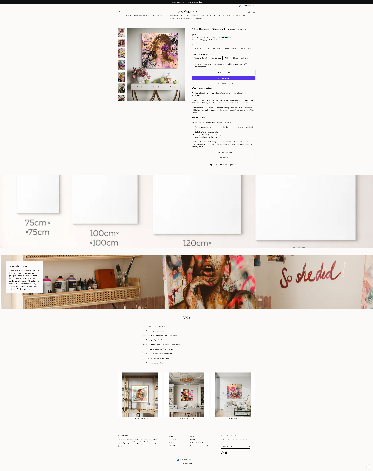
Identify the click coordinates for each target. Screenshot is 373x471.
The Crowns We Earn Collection (186, 19)
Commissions (173, 443)
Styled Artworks (189, 15)
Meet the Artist (208, 15)
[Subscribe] (248, 446)
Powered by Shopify (186, 463)
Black (235, 58)
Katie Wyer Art (187, 11)
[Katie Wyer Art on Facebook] (226, 452)
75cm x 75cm (199, 48)
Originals (173, 15)
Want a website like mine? (199, 446)
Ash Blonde (246, 58)
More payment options (224, 83)
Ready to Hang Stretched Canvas (207, 58)
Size (193, 44)
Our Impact (224, 158)
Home (128, 15)
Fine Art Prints (141, 15)
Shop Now (172, 439)
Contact (193, 439)
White (227, 58)
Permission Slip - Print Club (233, 15)
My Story (193, 436)
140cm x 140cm (247, 48)
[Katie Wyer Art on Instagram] (222, 452)
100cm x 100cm (214, 48)
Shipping (204, 40)
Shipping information (224, 153)
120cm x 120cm (231, 48)
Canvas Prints (159, 15)
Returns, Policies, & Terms (199, 443)
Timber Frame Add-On (200, 54)
